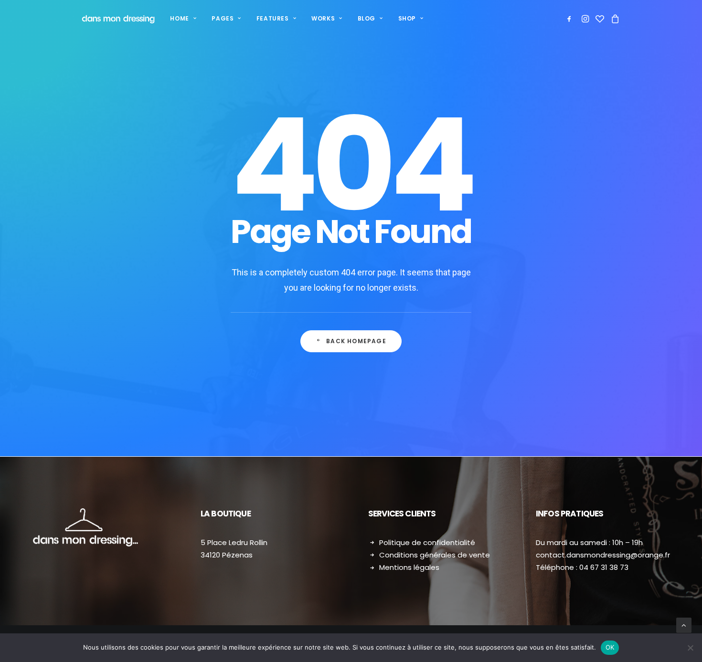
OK (610, 647)
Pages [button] (223, 18)
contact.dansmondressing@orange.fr (603, 555)
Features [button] (272, 18)
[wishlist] (599, 18)
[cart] (613, 18)
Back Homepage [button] (356, 341)
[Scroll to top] (683, 624)
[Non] (690, 647)
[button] (571, 18)
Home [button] (179, 18)
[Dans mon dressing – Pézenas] (118, 18)
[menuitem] (183, 18)
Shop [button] (407, 18)
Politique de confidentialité (427, 542)
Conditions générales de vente (434, 555)
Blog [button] (366, 18)
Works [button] (323, 18)
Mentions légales (409, 567)
